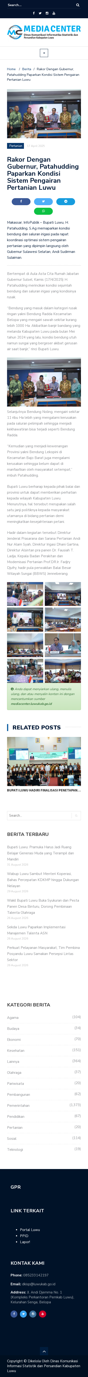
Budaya (13, 1028)
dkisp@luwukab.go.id (38, 1284)
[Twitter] (40, 13)
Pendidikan (15, 1116)
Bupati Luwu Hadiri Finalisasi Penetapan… (44, 790)
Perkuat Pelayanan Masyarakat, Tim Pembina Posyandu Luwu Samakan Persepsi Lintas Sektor (43, 953)
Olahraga (14, 1072)
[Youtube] (54, 13)
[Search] (78, 5)
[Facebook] (33, 13)
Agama (13, 1017)
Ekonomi (14, 1039)
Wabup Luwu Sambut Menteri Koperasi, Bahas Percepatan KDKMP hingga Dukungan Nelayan (43, 879)
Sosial (11, 1138)
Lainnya (13, 1061)
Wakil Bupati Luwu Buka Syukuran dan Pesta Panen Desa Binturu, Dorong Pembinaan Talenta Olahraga (43, 906)
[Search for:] (22, 5)
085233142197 (36, 1275)
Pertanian (15, 1127)
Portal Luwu (30, 1230)
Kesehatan (15, 1050)
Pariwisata (15, 1083)
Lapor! (25, 1242)
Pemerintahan (18, 1105)
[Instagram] (47, 13)
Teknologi (15, 1149)
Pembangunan (18, 1094)
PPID (24, 1236)
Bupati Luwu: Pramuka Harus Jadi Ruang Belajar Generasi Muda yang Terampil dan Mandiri (40, 853)
